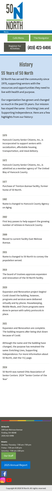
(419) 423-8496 (39, 47)
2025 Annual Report (15, 465)
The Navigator (41, 37)
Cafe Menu (18, 37)
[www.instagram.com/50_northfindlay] (3, 480)
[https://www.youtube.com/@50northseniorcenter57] (9, 480)
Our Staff (8, 455)
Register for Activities (15, 47)
